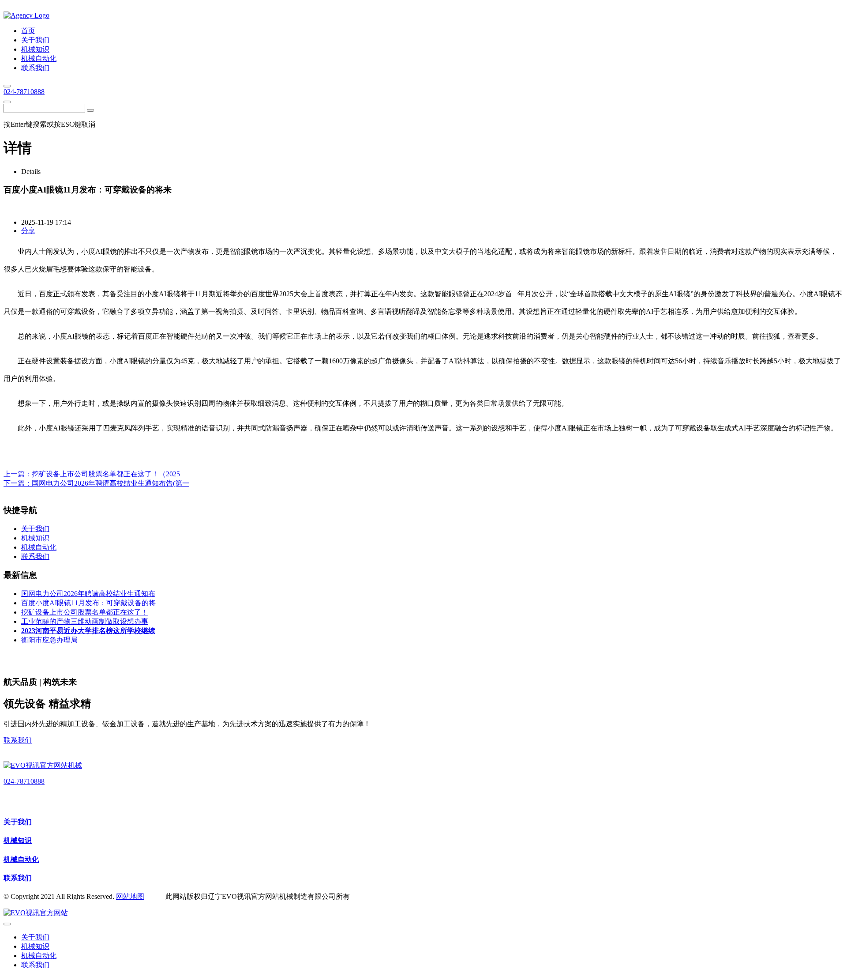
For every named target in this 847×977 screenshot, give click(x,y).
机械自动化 (21, 859)
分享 (28, 230)
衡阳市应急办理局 (49, 640)
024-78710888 (24, 91)
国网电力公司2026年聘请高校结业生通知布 (88, 593)
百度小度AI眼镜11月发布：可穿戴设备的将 (88, 603)
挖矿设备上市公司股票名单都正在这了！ (84, 612)
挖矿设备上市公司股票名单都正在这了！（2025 (106, 474)
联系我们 (18, 740)
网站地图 (130, 896)
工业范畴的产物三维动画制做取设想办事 (84, 621)
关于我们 (18, 822)
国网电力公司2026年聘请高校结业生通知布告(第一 (110, 483)
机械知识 (18, 840)
